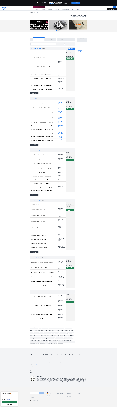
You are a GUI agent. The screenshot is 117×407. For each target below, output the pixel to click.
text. (52, 343)
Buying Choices (70, 58)
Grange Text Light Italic (60, 126)
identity (44, 333)
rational (63, 338)
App (78, 48)
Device (33, 12)
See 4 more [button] (34, 144)
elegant (31, 335)
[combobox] (20, 7)
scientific (66, 333)
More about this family (79, 33)
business (61, 335)
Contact (79, 393)
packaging (56, 333)
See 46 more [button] (34, 93)
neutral (59, 328)
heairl (70, 340)
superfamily (35, 330)
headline (51, 335)
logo (56, 328)
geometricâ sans (60, 343)
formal (31, 328)
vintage (39, 330)
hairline (58, 330)
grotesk (34, 328)
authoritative (39, 338)
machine (39, 340)
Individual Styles (50, 39)
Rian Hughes (46, 33)
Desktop (79, 45)
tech (45, 335)
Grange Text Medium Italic (60, 133)
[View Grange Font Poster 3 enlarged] (78, 25)
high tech (34, 338)
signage (42, 335)
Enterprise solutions (112, 9)
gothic (38, 333)
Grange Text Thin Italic (60, 107)
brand (63, 333)
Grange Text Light (60, 122)
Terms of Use (69, 393)
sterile (44, 340)
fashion (50, 333)
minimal (46, 330)
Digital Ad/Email (80, 51)
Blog (72, 9)
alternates (69, 328)
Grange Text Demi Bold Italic (61, 140)
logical (50, 340)
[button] (1, 3)
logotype (60, 333)
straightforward (54, 340)
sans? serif (37, 343)
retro (58, 335)
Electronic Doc (80, 50)
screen (56, 338)
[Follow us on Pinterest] (30, 399)
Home (31, 12)
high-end (58, 340)
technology (62, 330)
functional (70, 333)
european (42, 330)
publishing (66, 330)
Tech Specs (62, 39)
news (37, 328)
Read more (38, 383)
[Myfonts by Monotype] (4, 8)
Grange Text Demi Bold (60, 137)
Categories (43, 9)
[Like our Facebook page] (30, 400)
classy (68, 335)
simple (39, 335)
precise (31, 333)
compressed (35, 335)
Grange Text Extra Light (60, 112)
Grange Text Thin (60, 103)
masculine (53, 328)
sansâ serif (55, 343)
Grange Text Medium (60, 129)
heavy (50, 328)
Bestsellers (50, 9)
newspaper (72, 335)
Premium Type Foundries (65, 9)
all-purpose (50, 338)
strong (40, 333)
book (53, 338)
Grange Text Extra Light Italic (60, 117)
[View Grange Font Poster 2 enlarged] (58, 25)
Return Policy (69, 396)
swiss (43, 328)
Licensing (71, 39)
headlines (50, 330)
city (69, 330)
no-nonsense (67, 338)
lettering (31, 330)
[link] (10, 7)
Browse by (37, 9)
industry (66, 328)
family (71, 338)
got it (47, 340)
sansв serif (59, 338)
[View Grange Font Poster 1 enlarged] (39, 25)
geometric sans (32, 343)
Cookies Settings (9, 404)
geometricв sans (66, 340)
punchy (31, 338)
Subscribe (41, 392)
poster (53, 333)
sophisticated (54, 330)
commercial (46, 328)
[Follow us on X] (30, 397)
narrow (40, 328)
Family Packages (39, 38)
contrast (48, 335)
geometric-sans (48, 343)
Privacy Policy (8, 399)
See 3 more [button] (34, 252)
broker (62, 340)
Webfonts (79, 47)
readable (31, 340)
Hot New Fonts (56, 9)
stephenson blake (44, 338)
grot (41, 340)
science (34, 333)
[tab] (56, 30)
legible (47, 333)
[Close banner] (44, 6)
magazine (65, 335)
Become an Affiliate (60, 393)
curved (72, 330)
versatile (62, 328)
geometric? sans (42, 343)
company (35, 340)
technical (55, 335)
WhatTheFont (78, 9)
